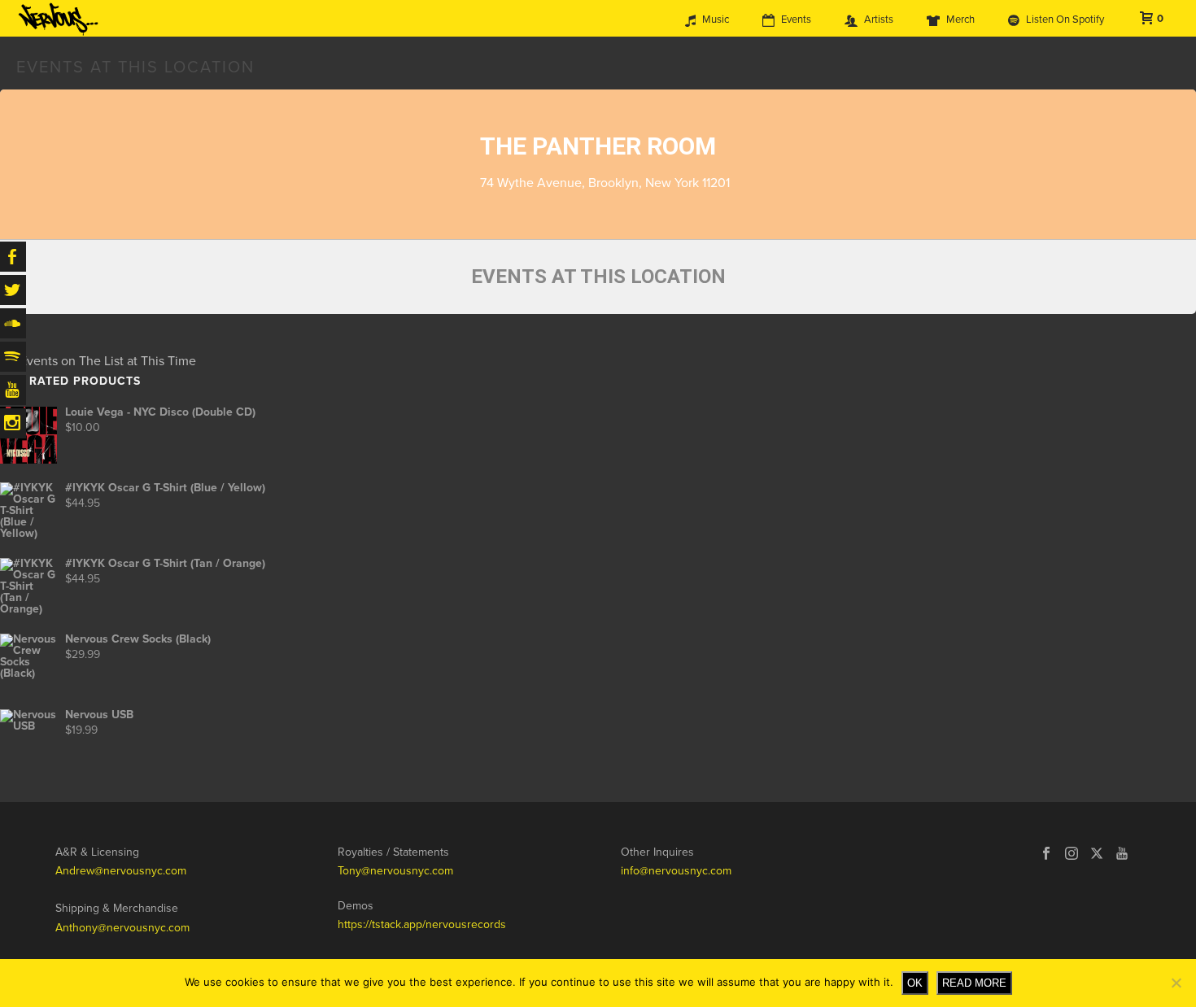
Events (796, 19)
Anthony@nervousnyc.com (122, 928)
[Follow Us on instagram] (1071, 854)
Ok (915, 983)
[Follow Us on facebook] (1046, 854)
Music (715, 19)
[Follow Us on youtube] (1121, 854)
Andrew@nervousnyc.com (120, 871)
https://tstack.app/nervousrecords (422, 924)
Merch (960, 19)
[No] (1176, 982)
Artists (878, 19)
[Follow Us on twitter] (1096, 854)
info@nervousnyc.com (676, 871)
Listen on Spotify (1065, 19)
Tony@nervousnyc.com (395, 871)
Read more (974, 983)
